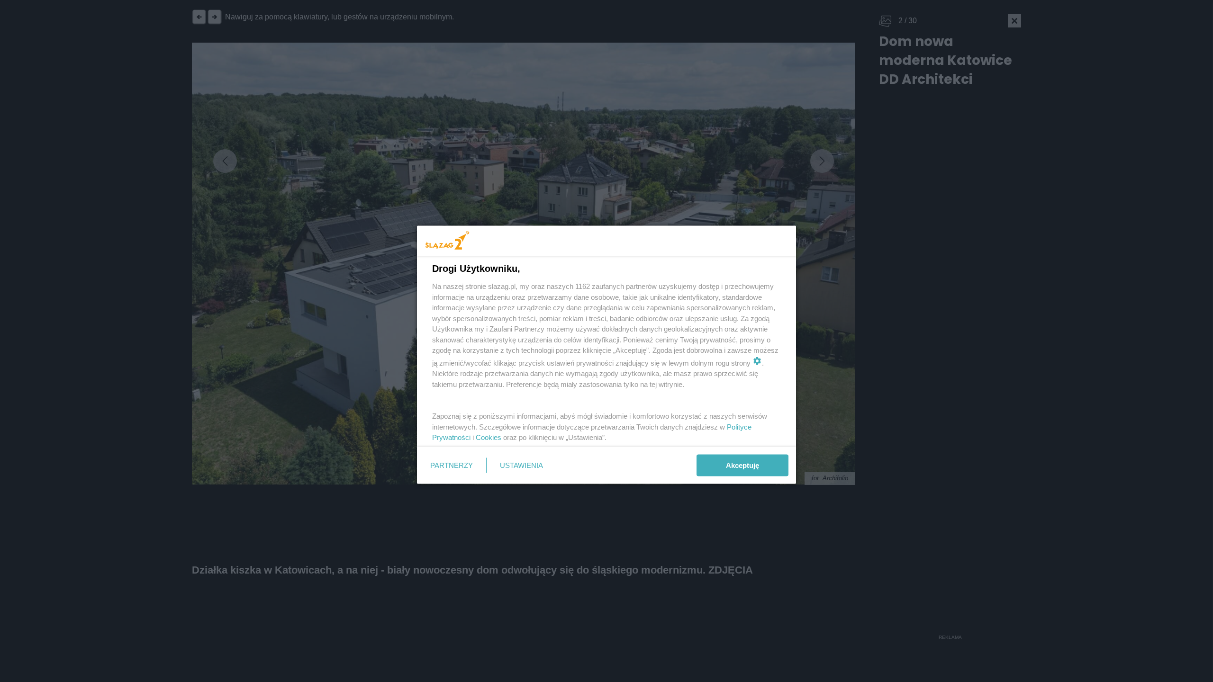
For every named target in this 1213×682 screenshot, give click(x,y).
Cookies (488, 437)
